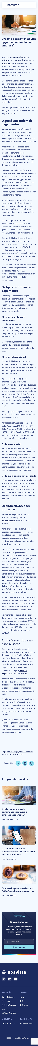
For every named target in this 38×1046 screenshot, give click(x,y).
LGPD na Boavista (9, 1013)
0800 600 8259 (26, 1024)
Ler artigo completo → (10, 819)
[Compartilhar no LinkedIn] (24, 763)
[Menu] (21, 5)
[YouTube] (16, 979)
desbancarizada (8, 520)
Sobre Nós (6, 1001)
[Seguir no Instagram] (31, 763)
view (22, 997)
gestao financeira (26, 752)
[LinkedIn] (10, 979)
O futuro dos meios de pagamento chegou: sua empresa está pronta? (14, 812)
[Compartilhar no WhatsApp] (18, 763)
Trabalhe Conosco (9, 1005)
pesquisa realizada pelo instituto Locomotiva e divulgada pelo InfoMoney (18, 60)
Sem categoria (17, 754)
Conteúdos (6, 1009)
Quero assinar (19, 947)
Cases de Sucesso (8, 997)
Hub (21, 1001)
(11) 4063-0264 (8, 1024)
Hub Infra (24, 1005)
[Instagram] (4, 979)
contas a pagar (12, 752)
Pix (26, 673)
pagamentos (6, 754)
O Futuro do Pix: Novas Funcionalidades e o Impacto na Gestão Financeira (18, 851)
